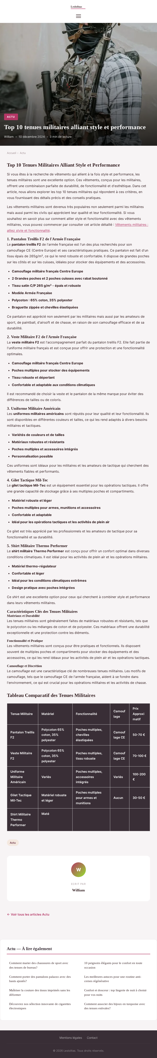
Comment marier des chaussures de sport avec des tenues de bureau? (38, 965)
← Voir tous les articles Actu (28, 914)
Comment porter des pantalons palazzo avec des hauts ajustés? (40, 979)
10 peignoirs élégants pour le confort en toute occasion (113, 965)
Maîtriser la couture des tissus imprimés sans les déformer (39, 992)
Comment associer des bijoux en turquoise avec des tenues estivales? (114, 1006)
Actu (11, 116)
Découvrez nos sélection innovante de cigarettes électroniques (40, 1006)
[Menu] (78, 16)
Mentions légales (70, 1037)
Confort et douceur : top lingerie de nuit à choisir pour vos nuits (115, 992)
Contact (92, 1037)
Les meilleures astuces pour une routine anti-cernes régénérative (112, 979)
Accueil (11, 153)
